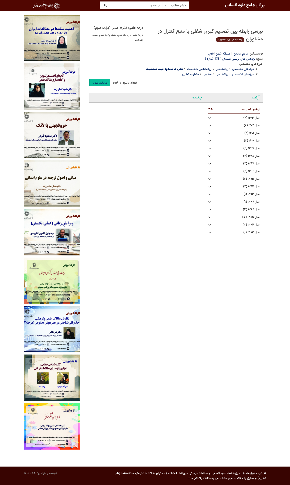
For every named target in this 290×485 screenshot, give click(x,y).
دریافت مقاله (99, 82)
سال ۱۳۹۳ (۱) (252, 194)
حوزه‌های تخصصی (243, 69)
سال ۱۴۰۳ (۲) (251, 118)
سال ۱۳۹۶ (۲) (251, 171)
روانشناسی (221, 69)
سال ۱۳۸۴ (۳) (251, 225)
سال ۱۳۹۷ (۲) (251, 163)
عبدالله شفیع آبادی (219, 53)
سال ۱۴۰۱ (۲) (252, 133)
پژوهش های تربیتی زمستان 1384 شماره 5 (229, 58)
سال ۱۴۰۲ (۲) (252, 125)
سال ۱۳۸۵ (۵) (251, 217)
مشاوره (207, 74)
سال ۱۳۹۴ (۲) (251, 186)
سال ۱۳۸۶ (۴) (251, 209)
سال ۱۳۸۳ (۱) (251, 232)
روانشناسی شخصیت (199, 69)
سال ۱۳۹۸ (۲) (251, 156)
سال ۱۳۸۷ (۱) (252, 202)
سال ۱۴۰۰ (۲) (252, 141)
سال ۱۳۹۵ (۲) (251, 179)
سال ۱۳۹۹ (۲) (251, 148)
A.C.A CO (30, 473)
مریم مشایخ (241, 53)
